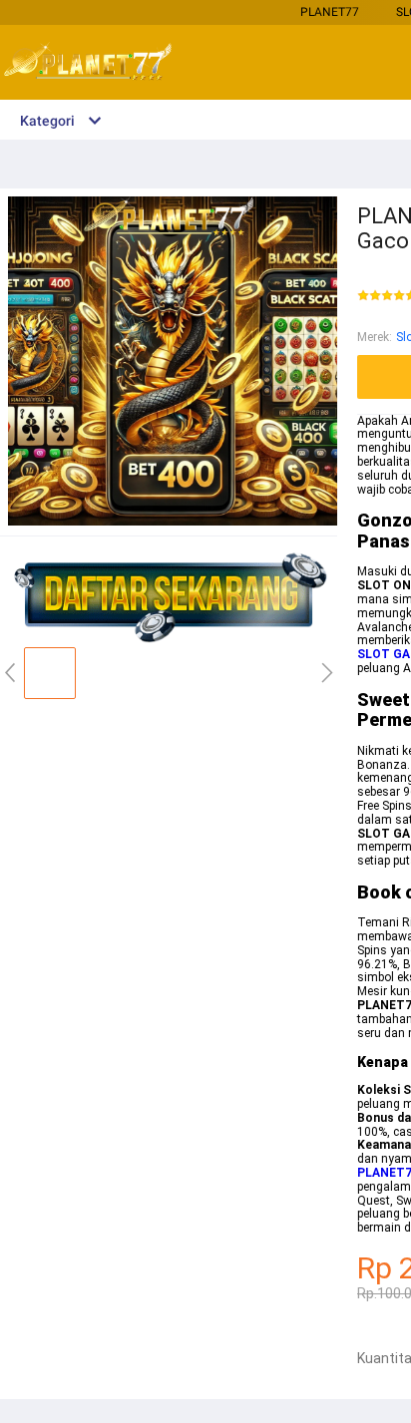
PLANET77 (329, 12)
